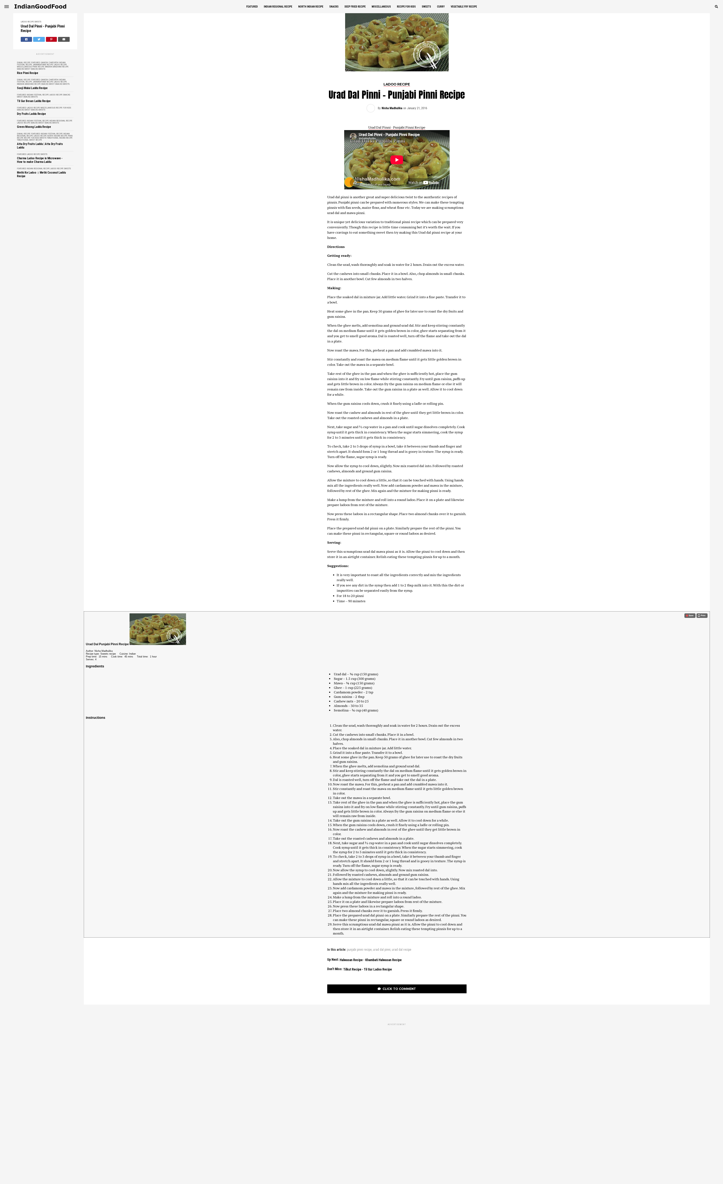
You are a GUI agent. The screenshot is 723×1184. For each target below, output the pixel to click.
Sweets (426, 6)
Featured (252, 6)
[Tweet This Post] (39, 39)
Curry (441, 6)
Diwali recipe (23, 62)
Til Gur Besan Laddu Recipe (34, 101)
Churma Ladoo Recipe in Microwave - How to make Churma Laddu (40, 160)
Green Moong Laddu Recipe (34, 127)
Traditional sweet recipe (29, 140)
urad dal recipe (401, 949)
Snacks (334, 6)
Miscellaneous (381, 6)
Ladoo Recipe (27, 22)
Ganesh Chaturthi (50, 62)
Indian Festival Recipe (38, 95)
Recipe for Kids (406, 6)
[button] (690, 615)
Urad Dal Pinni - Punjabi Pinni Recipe (43, 28)
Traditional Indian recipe (59, 138)
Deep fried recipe (355, 6)
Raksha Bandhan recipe (57, 67)
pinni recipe (38, 67)
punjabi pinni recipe (359, 949)
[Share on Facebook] (26, 39)
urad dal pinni (381, 949)
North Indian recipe (310, 6)
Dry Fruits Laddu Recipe (31, 114)
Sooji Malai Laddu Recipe (32, 88)
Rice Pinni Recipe (27, 73)
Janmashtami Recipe (43, 64)
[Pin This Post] (51, 39)
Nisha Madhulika (392, 108)
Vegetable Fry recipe (464, 6)
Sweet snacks (31, 69)
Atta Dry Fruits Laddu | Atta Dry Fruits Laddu (40, 145)
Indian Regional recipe (278, 6)
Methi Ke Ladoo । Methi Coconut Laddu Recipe (41, 174)
